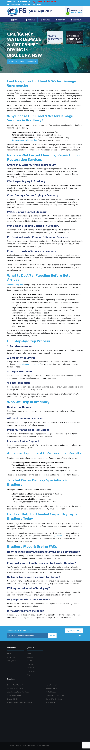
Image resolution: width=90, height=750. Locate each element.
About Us (30, 657)
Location (30, 664)
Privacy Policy (11, 661)
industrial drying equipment (27, 364)
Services (29, 661)
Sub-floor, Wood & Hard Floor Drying (19, 702)
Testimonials (31, 671)
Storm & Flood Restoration (16, 685)
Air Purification (51, 692)
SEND (52, 635)
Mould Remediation (52, 685)
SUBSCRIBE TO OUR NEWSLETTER (20, 631)
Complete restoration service (24, 140)
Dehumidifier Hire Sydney (54, 699)
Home (29, 654)
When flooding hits (15, 285)
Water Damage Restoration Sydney (18, 692)
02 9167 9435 (60, 536)
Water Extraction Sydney (15, 688)
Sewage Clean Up (51, 688)
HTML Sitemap (51, 702)
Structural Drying (12, 699)
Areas (9, 654)
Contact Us (30, 668)
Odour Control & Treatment (55, 695)
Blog (28, 675)
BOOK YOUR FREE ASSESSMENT (22, 61)
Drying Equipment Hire (14, 695)
